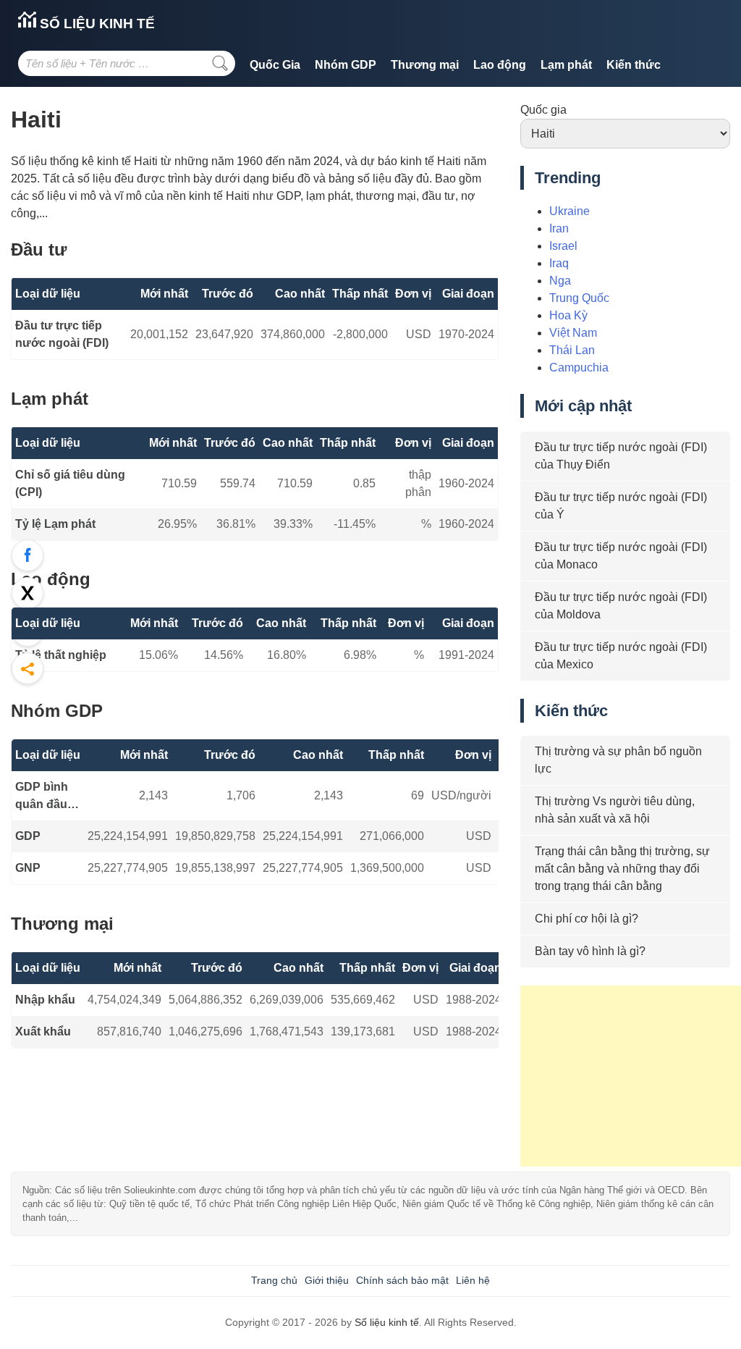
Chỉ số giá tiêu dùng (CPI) (70, 483)
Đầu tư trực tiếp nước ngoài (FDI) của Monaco (621, 556)
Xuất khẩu (43, 1031)
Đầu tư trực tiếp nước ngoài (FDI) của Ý (621, 506)
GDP (28, 836)
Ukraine (569, 211)
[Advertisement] (630, 1076)
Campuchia (579, 367)
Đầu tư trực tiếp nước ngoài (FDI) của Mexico (621, 656)
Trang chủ (274, 1280)
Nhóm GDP (345, 65)
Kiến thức (633, 65)
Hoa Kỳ (568, 315)
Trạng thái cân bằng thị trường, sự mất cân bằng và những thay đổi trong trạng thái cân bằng (622, 868)
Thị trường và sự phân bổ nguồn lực (618, 760)
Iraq (559, 263)
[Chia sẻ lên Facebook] (27, 555)
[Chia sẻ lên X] (27, 593)
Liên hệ (473, 1280)
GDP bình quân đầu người (41, 797)
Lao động (499, 65)
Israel (563, 246)
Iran (559, 228)
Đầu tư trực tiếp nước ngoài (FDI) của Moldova (621, 606)
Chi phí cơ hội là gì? (586, 918)
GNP (28, 868)
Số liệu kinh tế (95, 23)
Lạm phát (566, 65)
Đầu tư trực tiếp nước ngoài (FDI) (62, 334)
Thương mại (425, 65)
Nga (560, 280)
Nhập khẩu (45, 999)
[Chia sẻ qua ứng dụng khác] (27, 668)
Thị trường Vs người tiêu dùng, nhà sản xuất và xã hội (615, 810)
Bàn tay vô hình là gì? (590, 951)
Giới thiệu (327, 1280)
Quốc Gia (275, 65)
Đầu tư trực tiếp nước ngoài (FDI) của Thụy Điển (621, 456)
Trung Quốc (579, 298)
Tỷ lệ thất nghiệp (60, 655)
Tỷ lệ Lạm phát (55, 524)
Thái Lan (572, 350)
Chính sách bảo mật (402, 1280)
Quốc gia (543, 110)
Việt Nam (573, 333)
